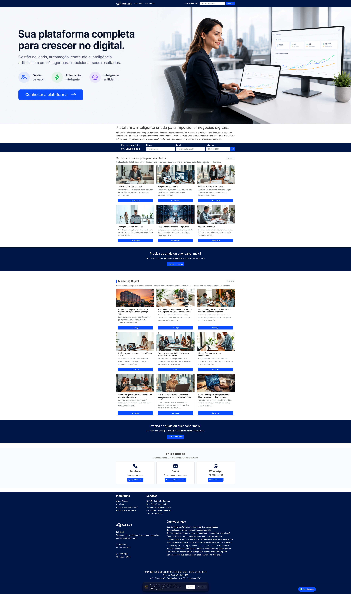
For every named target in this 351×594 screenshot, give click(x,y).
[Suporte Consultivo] (216, 214)
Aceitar (190, 587)
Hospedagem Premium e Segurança (173, 227)
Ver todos (231, 158)
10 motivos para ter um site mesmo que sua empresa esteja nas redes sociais (175, 310)
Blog (146, 3)
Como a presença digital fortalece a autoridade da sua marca (173, 354)
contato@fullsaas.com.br (176, 480)
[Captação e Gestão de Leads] (135, 214)
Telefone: (210, 145)
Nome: (149, 145)
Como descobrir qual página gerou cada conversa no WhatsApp (194, 555)
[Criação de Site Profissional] (135, 174)
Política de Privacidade (126, 510)
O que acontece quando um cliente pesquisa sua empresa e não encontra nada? (174, 397)
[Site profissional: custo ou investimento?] (216, 341)
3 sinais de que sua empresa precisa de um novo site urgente (135, 396)
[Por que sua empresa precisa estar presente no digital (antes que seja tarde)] (135, 298)
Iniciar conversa (176, 264)
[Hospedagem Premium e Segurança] (175, 214)
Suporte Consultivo (206, 227)
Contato (152, 3)
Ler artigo (135, 328)
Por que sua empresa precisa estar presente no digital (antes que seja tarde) (133, 311)
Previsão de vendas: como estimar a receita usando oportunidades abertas (199, 549)
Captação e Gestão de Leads (130, 227)
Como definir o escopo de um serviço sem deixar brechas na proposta (197, 552)
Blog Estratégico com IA (168, 186)
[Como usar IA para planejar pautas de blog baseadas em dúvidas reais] (216, 383)
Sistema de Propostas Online (210, 186)
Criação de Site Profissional (130, 186)
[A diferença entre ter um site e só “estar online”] (135, 341)
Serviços (120, 504)
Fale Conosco (308, 589)
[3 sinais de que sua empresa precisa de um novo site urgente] (135, 383)
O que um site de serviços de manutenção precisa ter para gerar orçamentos (200, 539)
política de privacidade (157, 589)
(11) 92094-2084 (191, 3)
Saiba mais (201, 587)
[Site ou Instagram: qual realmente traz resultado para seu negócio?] (216, 298)
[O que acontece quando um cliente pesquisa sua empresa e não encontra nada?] (175, 383)
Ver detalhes (135, 200)
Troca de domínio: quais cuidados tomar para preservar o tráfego (194, 536)
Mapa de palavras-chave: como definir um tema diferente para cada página (199, 542)
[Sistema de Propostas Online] (216, 174)
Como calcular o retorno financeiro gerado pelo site (189, 530)
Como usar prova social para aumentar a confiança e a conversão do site (198, 545)
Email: (178, 145)
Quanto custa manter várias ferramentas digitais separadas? (192, 527)
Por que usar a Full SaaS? (127, 507)
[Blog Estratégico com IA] (175, 174)
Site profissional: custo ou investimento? (209, 354)
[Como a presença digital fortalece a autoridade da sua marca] (175, 341)
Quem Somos (138, 3)
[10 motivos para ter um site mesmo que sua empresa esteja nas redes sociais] (175, 298)
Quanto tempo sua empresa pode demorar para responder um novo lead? (198, 533)
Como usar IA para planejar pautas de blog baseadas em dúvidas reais (214, 396)
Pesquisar (230, 3)
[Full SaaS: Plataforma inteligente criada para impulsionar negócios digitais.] (175, 121)
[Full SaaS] (124, 3)
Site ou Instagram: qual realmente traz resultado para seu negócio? (214, 310)
